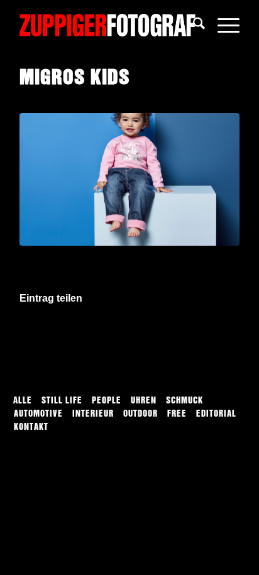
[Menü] (222, 25)
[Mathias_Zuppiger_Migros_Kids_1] (129, 179)
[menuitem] (192, 25)
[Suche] (192, 25)
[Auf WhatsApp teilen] (129, 334)
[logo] (107, 25)
